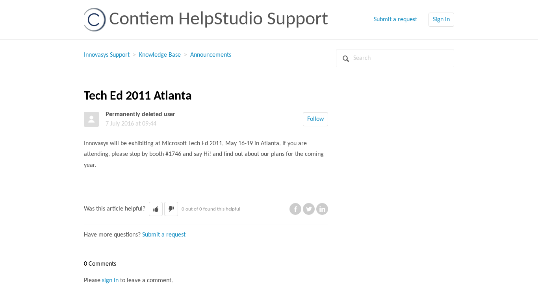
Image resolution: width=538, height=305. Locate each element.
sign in (110, 280)
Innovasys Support (107, 55)
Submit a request (395, 20)
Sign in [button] (441, 20)
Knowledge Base (160, 55)
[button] (156, 209)
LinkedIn (322, 209)
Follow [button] (315, 119)
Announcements (210, 55)
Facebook (295, 209)
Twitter (309, 209)
